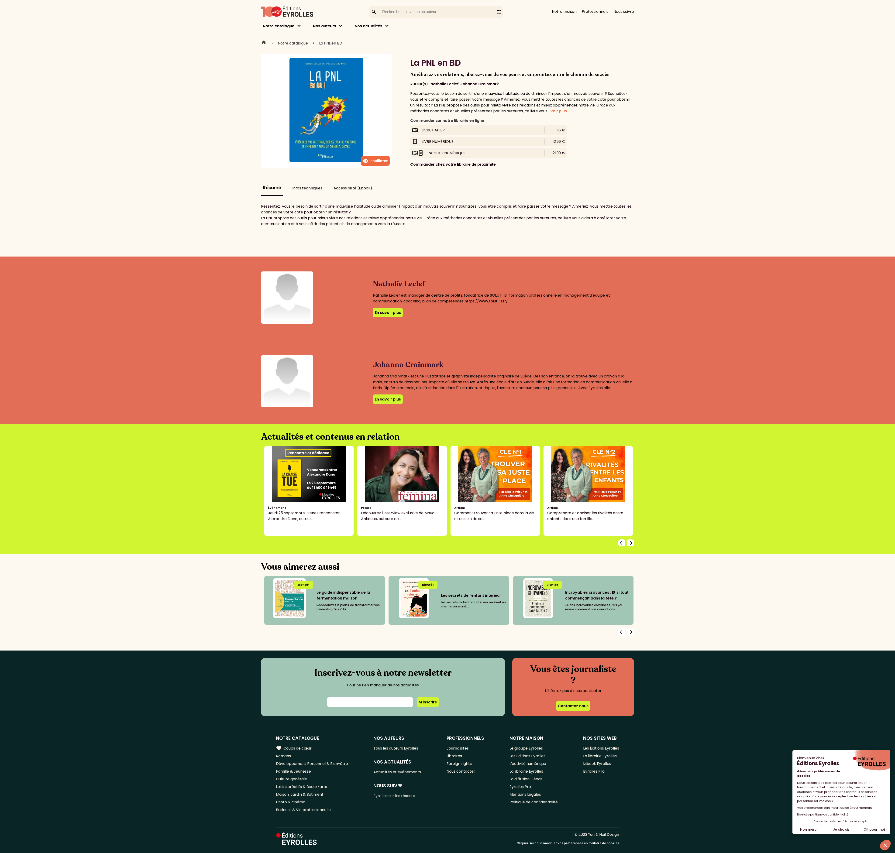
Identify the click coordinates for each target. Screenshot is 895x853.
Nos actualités (368, 26)
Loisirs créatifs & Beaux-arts (301, 786)
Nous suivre (623, 11)
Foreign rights (459, 763)
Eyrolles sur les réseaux (394, 795)
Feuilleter (375, 161)
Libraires (454, 756)
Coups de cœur (294, 748)
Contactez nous (573, 706)
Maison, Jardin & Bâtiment (300, 794)
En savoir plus (388, 312)
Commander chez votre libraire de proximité (453, 164)
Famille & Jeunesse (293, 771)
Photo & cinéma (290, 802)
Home (264, 43)
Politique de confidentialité (533, 802)
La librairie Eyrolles (526, 771)
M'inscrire (428, 702)
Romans (283, 756)
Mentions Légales (525, 794)
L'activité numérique (527, 763)
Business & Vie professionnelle (303, 809)
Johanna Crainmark (479, 84)
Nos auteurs (324, 26)
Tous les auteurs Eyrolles (395, 748)
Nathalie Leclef (444, 84)
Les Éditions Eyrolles (527, 756)
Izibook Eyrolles (597, 763)
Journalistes (458, 748)
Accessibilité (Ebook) (353, 188)
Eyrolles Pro (520, 786)
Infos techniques (307, 188)
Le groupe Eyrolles (526, 748)
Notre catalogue (278, 26)
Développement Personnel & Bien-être (312, 763)
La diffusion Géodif (526, 779)
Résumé (272, 188)
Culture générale (291, 779)
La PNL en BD (330, 43)
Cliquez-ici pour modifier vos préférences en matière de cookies (567, 843)
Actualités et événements (397, 772)
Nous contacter (461, 771)
